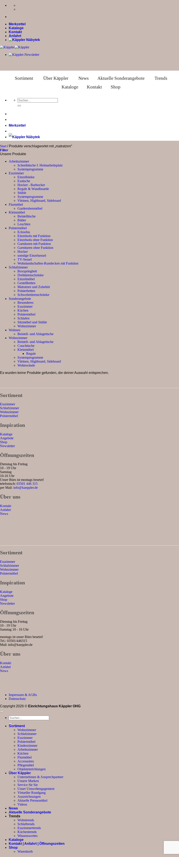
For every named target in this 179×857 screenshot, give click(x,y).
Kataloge (16, 28)
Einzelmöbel (26, 279)
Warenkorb (25, 851)
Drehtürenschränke (30, 275)
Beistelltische (26, 216)
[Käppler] (14, 47)
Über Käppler (55, 78)
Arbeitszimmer (19, 161)
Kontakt (15, 32)
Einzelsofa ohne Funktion (35, 240)
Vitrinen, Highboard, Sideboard (39, 200)
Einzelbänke (25, 177)
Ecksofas (23, 232)
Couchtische (25, 346)
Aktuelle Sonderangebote (121, 78)
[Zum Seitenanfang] (1, 711)
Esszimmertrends (29, 828)
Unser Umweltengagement (35, 789)
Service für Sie (27, 785)
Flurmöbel (16, 204)
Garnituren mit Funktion (34, 244)
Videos (22, 804)
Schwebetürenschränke (33, 295)
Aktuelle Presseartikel (32, 800)
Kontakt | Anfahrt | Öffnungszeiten (37, 843)
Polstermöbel (18, 228)
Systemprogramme (30, 169)
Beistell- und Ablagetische (35, 334)
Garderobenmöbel (29, 208)
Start (3, 146)
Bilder (21, 220)
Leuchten (23, 224)
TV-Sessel (24, 259)
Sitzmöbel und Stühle (32, 322)
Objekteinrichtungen (31, 769)
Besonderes (25, 302)
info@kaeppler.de (25, 487)
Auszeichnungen (29, 796)
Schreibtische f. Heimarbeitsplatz (40, 165)
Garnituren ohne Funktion (35, 247)
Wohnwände (26, 365)
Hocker (22, 251)
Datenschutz (17, 699)
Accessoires (25, 761)
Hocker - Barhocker (31, 185)
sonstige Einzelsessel (31, 255)
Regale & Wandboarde (33, 189)
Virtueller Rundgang (31, 792)
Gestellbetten (26, 283)
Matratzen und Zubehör (33, 287)
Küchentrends (27, 832)
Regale (31, 353)
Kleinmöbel (17, 212)
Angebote (7, 438)
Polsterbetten (26, 291)
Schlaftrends (25, 824)
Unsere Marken (28, 781)
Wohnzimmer (26, 326)
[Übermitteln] (19, 105)
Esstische (23, 181)
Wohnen (14, 330)
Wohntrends (25, 820)
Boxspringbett (27, 271)
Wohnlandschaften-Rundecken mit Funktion (47, 263)
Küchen (22, 310)
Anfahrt (15, 36)
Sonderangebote (20, 298)
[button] (4, 150)
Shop (115, 87)
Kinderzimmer (27, 745)
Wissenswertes (27, 836)
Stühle (21, 193)
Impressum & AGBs (23, 695)
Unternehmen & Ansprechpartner (40, 777)
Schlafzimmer (18, 267)
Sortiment (24, 78)
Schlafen (23, 318)
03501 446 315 (27, 483)
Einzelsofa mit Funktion (33, 236)
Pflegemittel (25, 765)
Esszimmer (16, 173)
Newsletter (7, 446)
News (83, 78)
